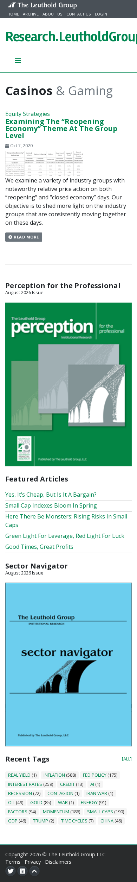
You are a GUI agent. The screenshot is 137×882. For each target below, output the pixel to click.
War (63, 802)
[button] (18, 60)
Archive (31, 14)
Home (13, 14)
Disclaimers (58, 861)
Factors (17, 811)
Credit (67, 784)
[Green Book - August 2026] (68, 383)
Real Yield (19, 775)
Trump (40, 821)
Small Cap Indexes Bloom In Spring (51, 505)
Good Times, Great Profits (39, 547)
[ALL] (127, 759)
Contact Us (78, 14)
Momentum (56, 811)
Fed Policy (94, 775)
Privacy (33, 861)
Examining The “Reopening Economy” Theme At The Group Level (61, 128)
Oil (11, 802)
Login (101, 14)
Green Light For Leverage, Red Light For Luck (64, 536)
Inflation (54, 775)
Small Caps (100, 811)
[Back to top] (34, 871)
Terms (12, 861)
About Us (53, 14)
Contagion (60, 793)
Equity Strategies (27, 114)
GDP (13, 821)
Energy (89, 802)
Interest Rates (25, 784)
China (106, 821)
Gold (36, 802)
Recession (20, 793)
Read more (26, 237)
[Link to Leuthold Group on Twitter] (10, 871)
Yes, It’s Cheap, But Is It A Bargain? (51, 494)
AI (92, 784)
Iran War (96, 793)
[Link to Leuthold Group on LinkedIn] (22, 871)
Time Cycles (74, 821)
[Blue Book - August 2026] (68, 664)
